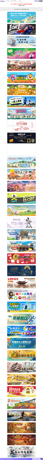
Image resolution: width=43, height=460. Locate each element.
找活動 (8, 1)
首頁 (6, 1)
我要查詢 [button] (16, 1)
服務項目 (12, 1)
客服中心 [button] (21, 1)
